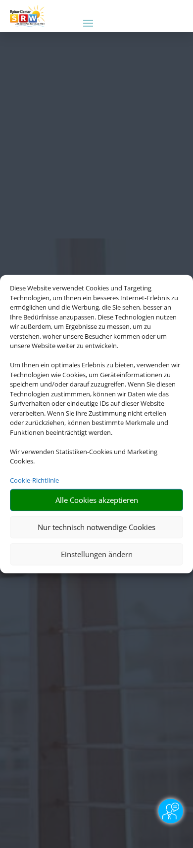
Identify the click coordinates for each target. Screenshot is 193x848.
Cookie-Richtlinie (34, 480)
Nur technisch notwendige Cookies (96, 527)
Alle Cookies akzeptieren (96, 500)
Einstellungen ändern (97, 554)
